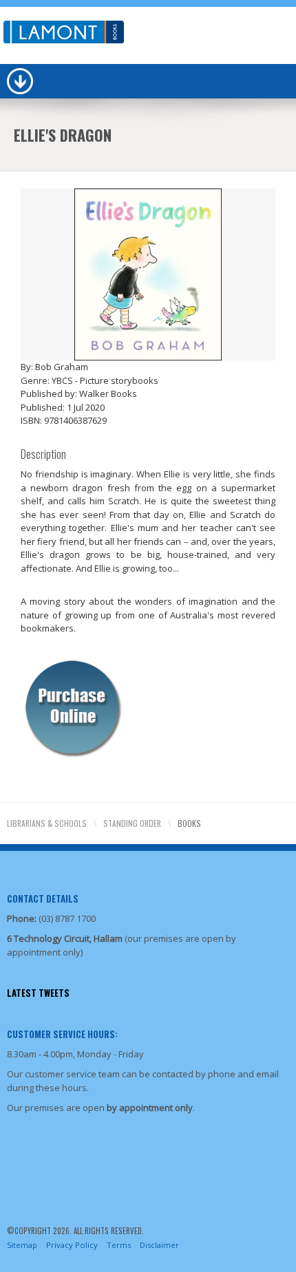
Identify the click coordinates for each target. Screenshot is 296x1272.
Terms (119, 1245)
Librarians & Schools (47, 823)
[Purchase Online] (72, 706)
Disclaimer (159, 1245)
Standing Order (132, 823)
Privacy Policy (72, 1245)
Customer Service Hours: (62, 1034)
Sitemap (22, 1245)
